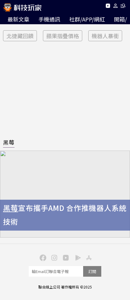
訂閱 (92, 271)
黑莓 (9, 142)
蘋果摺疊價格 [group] (62, 36)
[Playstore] (76, 257)
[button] (115, 7)
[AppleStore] (88, 257)
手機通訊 (49, 19)
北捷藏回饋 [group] (20, 36)
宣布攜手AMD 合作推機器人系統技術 (65, 214)
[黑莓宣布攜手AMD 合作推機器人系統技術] (65, 194)
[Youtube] (108, 7)
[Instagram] (53, 257)
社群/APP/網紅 (87, 19)
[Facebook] (42, 257)
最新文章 (18, 19)
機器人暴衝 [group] (105, 36)
